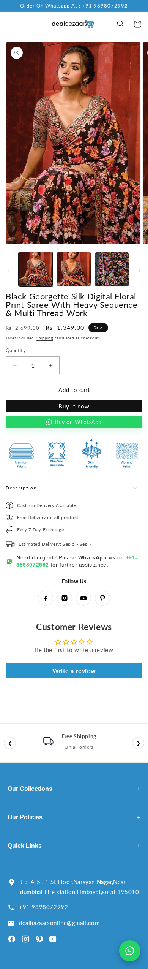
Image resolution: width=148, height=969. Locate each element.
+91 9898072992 (43, 906)
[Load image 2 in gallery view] (74, 269)
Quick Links (74, 845)
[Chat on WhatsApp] (129, 950)
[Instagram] (64, 598)
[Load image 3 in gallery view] (112, 269)
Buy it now (74, 406)
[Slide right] (139, 271)
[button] (120, 24)
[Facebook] (45, 598)
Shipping (44, 338)
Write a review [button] (74, 670)
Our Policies (74, 817)
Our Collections (74, 788)
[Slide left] (8, 271)
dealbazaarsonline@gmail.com (59, 922)
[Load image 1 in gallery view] (36, 269)
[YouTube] (83, 598)
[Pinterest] (102, 598)
